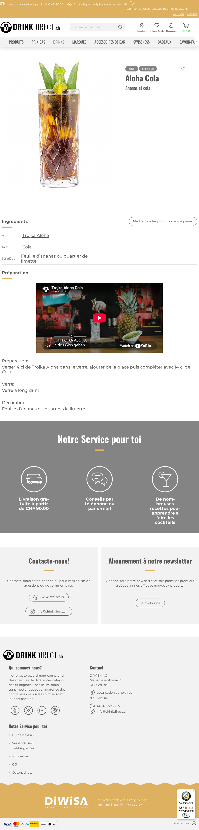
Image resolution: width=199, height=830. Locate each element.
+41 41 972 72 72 (52, 597)
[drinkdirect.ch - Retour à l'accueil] (20, 26)
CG (14, 764)
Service (192, 13)
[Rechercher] (120, 27)
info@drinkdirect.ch (52, 611)
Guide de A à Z (23, 735)
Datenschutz (22, 772)
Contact (178, 13)
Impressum (21, 756)
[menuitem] (97, 27)
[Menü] (192, 791)
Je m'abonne (150, 603)
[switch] (186, 815)
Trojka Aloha (35, 235)
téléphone (99, 4)
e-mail (122, 4)
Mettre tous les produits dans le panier (163, 221)
